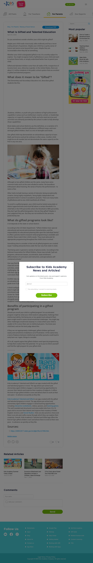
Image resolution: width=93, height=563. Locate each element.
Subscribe (46, 295)
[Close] (72, 264)
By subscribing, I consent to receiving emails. (42, 289)
